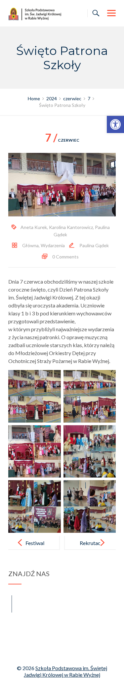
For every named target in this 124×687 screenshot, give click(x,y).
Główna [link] (30, 245)
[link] (115, 124)
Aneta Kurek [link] (34, 227)
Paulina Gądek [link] (94, 245)
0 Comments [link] (65, 256)
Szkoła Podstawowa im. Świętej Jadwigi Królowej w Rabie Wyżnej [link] (65, 671)
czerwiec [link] (62, 140)
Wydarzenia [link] (53, 245)
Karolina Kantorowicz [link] (71, 227)
